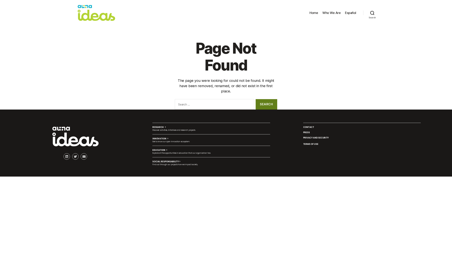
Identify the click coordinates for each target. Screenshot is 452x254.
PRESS (306, 132)
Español (350, 13)
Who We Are (331, 13)
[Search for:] (213, 105)
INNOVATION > (160, 138)
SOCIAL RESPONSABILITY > (166, 161)
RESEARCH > (159, 127)
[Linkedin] (67, 156)
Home (314, 13)
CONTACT (308, 127)
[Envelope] (84, 156)
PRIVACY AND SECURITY (316, 137)
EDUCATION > (159, 150)
